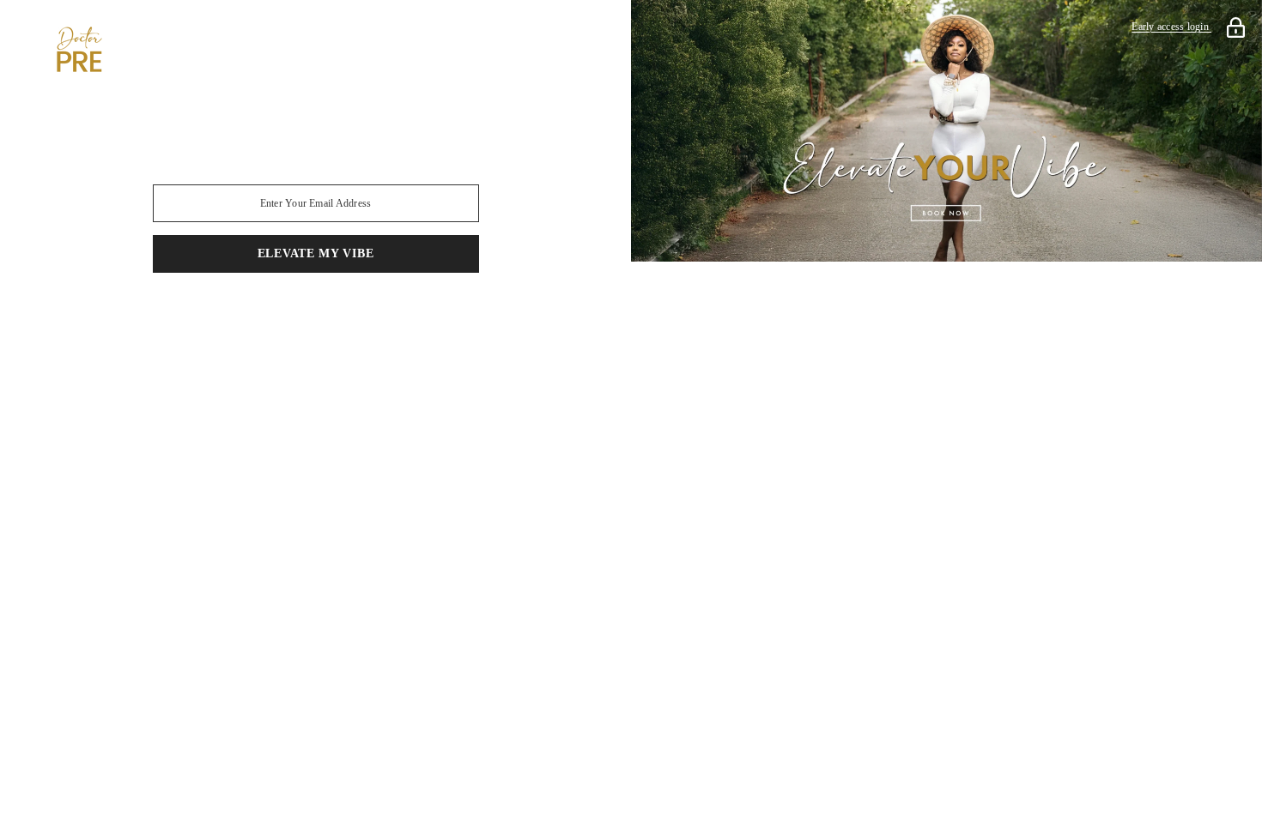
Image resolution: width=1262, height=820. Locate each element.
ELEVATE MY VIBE (316, 253)
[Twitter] (436, 317)
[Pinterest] (292, 317)
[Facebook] (196, 317)
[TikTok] (340, 317)
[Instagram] (244, 317)
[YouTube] (388, 317)
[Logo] (315, 49)
